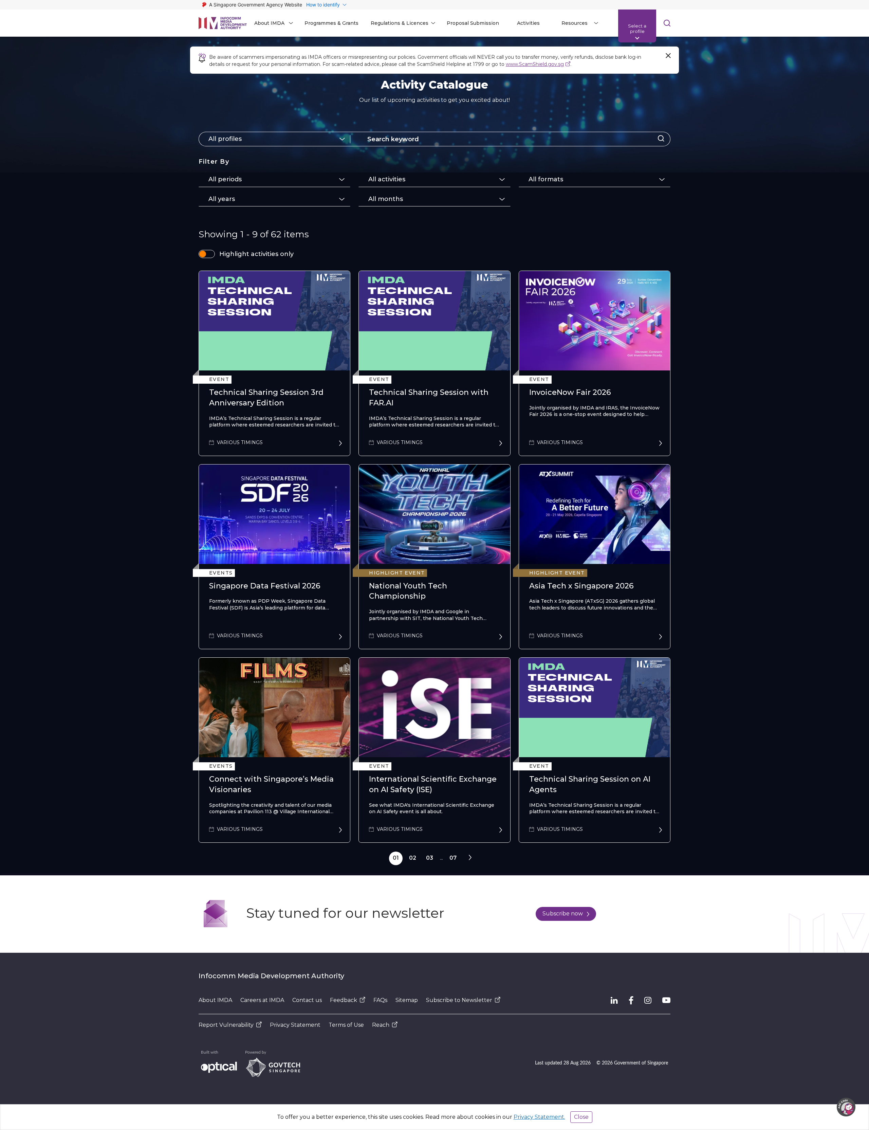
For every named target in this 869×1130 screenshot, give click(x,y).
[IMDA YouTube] (666, 1000)
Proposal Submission (473, 23)
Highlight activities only (256, 254)
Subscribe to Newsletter (459, 1000)
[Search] (661, 139)
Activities (528, 23)
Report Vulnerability (226, 1025)
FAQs (380, 1000)
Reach (380, 1025)
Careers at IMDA (262, 1000)
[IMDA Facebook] (631, 1000)
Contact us (307, 1000)
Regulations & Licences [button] (399, 23)
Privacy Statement (295, 1025)
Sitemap (406, 1000)
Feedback (343, 1000)
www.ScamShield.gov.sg (535, 64)
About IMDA (215, 1000)
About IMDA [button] (269, 23)
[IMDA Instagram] (647, 1000)
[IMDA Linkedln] (614, 1000)
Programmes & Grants (331, 23)
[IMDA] (223, 23)
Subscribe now (562, 913)
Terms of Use (346, 1025)
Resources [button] (574, 23)
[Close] (668, 56)
